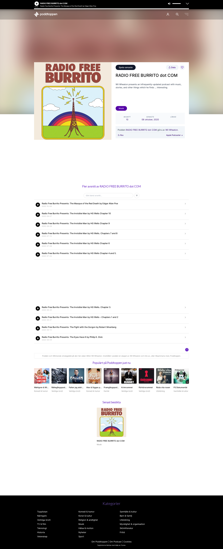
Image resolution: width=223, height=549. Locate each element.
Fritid (122, 532)
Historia (41, 532)
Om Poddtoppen (99, 541)
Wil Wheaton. (171, 130)
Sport (81, 536)
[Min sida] (168, 14)
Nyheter (82, 532)
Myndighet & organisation (132, 524)
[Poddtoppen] (45, 14)
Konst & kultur (85, 515)
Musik (121, 108)
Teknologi (42, 528)
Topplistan (42, 511)
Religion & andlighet (88, 520)
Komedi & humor (86, 511)
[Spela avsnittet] (38, 205)
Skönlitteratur (126, 528)
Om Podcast (116, 541)
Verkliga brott (44, 520)
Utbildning (125, 520)
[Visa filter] (136, 195)
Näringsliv (42, 515)
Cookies (128, 541)
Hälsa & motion (85, 528)
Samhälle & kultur (128, 511)
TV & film (41, 524)
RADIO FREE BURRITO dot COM (141, 130)
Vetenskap (42, 536)
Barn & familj (126, 515)
